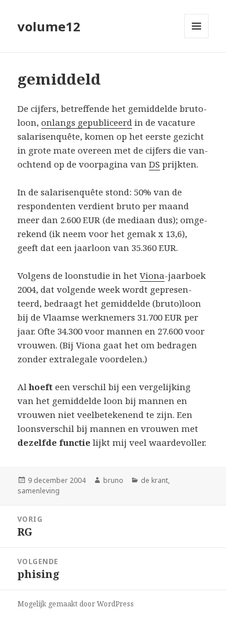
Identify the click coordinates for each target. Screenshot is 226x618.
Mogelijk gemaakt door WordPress (75, 604)
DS (154, 164)
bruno (113, 480)
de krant (154, 480)
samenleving (38, 491)
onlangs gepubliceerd (86, 122)
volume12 (49, 26)
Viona (152, 275)
